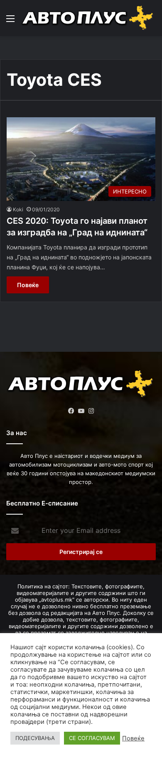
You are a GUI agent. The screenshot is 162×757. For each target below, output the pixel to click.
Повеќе (28, 284)
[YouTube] (81, 411)
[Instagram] (91, 411)
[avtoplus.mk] (88, 18)
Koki (18, 209)
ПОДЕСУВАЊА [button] (35, 738)
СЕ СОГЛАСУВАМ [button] (92, 738)
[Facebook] (71, 411)
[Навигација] (10, 21)
